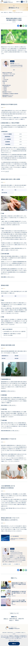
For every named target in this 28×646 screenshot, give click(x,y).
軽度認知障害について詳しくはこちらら (7, 391)
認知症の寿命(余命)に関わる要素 (7, 75)
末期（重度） (5, 90)
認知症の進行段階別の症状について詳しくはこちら (9, 430)
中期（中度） (5, 89)
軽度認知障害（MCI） (6, 86)
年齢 (4, 77)
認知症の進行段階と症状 (6, 85)
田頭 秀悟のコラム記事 (7, 564)
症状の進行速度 (5, 79)
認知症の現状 (5, 632)
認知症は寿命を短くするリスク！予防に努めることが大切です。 (7, 96)
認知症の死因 (4, 81)
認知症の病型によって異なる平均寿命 (9, 74)
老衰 (4, 83)
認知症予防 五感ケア (10, 632)
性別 (4, 78)
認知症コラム (6, 12)
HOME (2, 12)
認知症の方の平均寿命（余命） (7, 72)
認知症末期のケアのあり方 (6, 91)
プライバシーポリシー (13, 640)
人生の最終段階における (10, 93)
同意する (14, 643)
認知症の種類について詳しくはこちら (7, 277)
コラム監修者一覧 (17, 564)
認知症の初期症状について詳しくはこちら (8, 405)
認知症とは (10, 12)
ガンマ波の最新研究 (17, 632)
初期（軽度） (5, 87)
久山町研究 (6, 171)
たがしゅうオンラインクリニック (16, 66)
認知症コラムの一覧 (14, 613)
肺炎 (4, 82)
